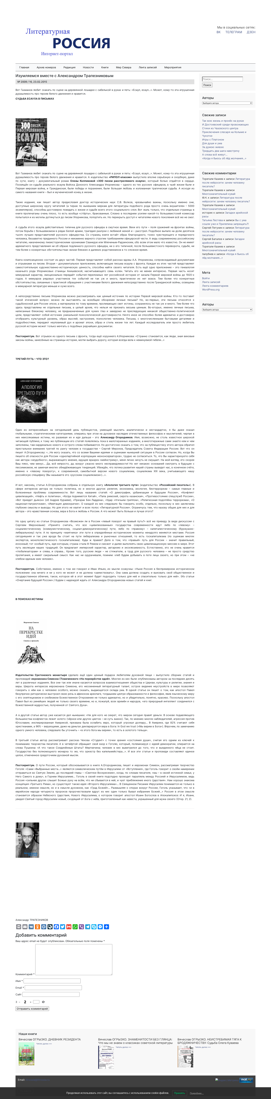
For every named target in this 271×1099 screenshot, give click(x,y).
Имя (19, 981)
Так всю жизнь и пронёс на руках (223, 120)
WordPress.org (211, 289)
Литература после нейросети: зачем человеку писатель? (226, 182)
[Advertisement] (25, 10)
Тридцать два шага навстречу (220, 150)
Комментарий (25, 974)
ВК (219, 32)
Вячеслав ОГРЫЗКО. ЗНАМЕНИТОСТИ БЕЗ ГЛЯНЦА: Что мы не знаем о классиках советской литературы (135, 1041)
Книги (105, 67)
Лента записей (148, 67)
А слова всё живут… (214, 154)
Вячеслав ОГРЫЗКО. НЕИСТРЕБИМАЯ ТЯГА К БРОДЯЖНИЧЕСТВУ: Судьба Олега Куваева (210, 1041)
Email (20, 987)
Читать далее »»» (44, 1043)
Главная (24, 67)
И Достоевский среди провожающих (225, 124)
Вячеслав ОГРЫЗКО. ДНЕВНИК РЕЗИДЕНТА (50, 1039)
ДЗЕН (251, 32)
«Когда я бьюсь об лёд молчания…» (224, 158)
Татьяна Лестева (212, 220)
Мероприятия (172, 67)
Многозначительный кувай (218, 193)
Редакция (69, 67)
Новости (88, 67)
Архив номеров (46, 67)
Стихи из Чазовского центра (220, 128)
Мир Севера (123, 67)
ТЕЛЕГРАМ (233, 32)
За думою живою (213, 147)
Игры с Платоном (213, 139)
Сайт (19, 994)
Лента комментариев (215, 285)
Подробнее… (197, 1093)
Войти (206, 278)
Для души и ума (212, 143)
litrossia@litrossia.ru (38, 1079)
